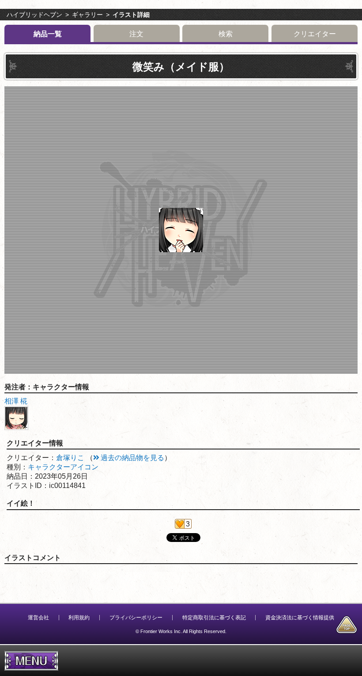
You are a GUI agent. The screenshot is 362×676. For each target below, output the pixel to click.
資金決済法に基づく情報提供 (299, 618)
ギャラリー (87, 14)
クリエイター (315, 34)
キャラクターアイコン (63, 467)
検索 (226, 34)
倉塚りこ (70, 457)
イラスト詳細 (131, 14)
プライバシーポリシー (135, 618)
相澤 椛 (15, 401)
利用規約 (79, 618)
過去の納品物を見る (132, 457)
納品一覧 (48, 34)
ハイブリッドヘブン (34, 14)
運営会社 (38, 618)
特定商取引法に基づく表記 (214, 618)
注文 (136, 34)
